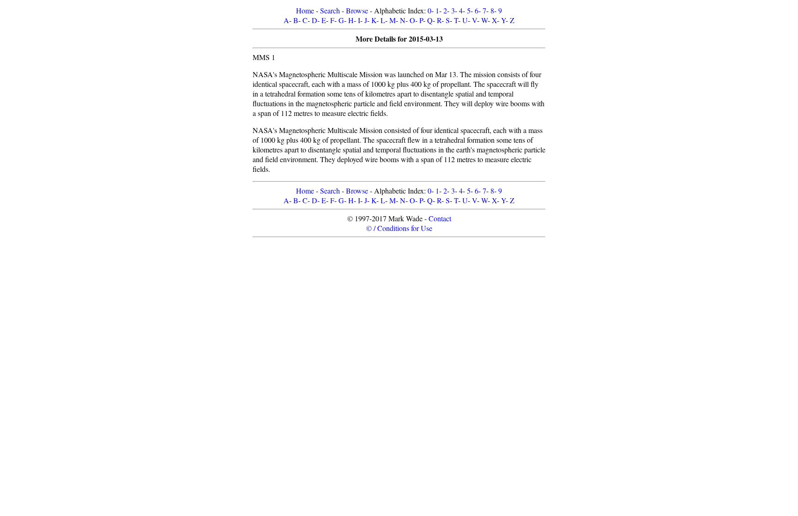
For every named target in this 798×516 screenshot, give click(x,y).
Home (305, 10)
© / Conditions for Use (399, 228)
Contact (440, 218)
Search (330, 10)
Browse (357, 10)
